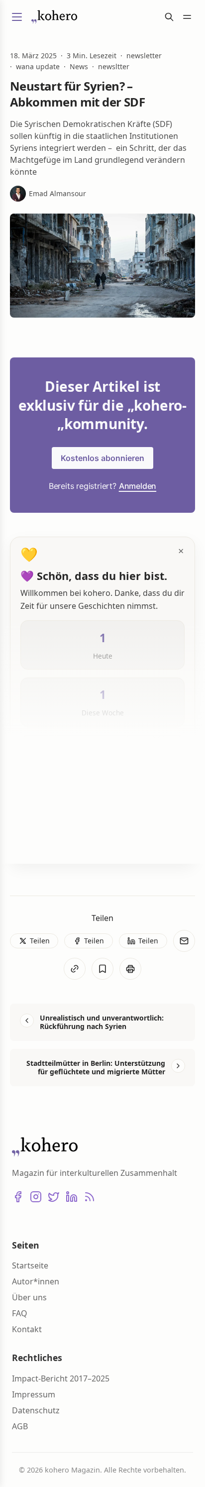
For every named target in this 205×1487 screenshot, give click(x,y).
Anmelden (137, 486)
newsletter (144, 55)
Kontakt (27, 1329)
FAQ (19, 1313)
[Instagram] (36, 1197)
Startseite (30, 1265)
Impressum (33, 1394)
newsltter (113, 66)
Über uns (29, 1297)
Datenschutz (36, 1410)
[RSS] (90, 1197)
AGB (20, 1426)
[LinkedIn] (72, 1197)
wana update (38, 66)
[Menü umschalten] (17, 17)
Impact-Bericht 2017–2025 (60, 1378)
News (79, 66)
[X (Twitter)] (54, 1197)
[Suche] (169, 17)
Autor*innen (35, 1281)
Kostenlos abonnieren (102, 458)
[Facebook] (18, 1197)
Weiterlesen (54, 839)
